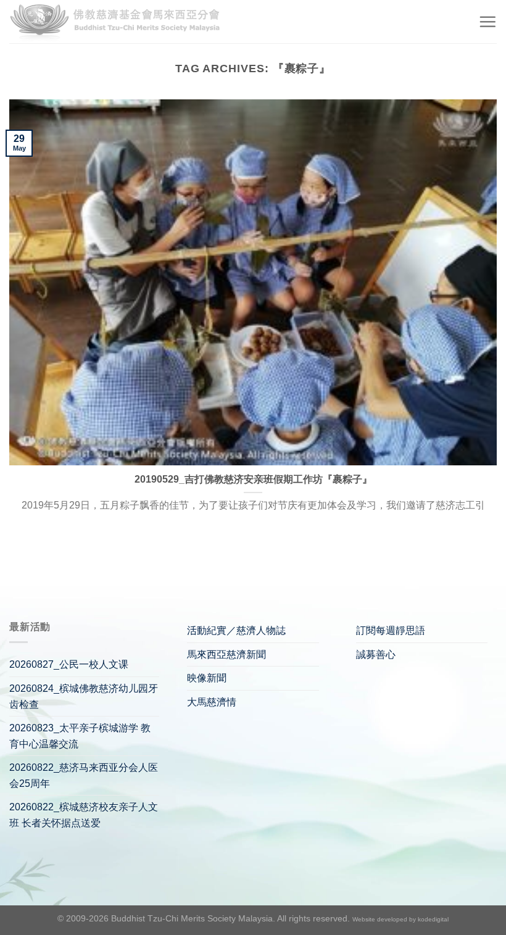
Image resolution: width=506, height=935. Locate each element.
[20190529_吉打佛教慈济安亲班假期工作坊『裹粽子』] (253, 282)
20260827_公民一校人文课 (68, 664)
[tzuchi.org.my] (120, 22)
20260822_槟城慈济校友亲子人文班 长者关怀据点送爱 (83, 815)
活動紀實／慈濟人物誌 (236, 630)
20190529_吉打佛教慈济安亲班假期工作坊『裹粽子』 (253, 479)
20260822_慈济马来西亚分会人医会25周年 (83, 775)
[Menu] (487, 21)
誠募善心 (376, 654)
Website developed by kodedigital (400, 919)
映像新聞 (206, 678)
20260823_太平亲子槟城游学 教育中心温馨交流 (80, 736)
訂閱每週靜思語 (390, 630)
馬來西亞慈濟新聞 (226, 654)
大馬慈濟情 (211, 702)
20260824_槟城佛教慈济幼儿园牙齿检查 (83, 696)
